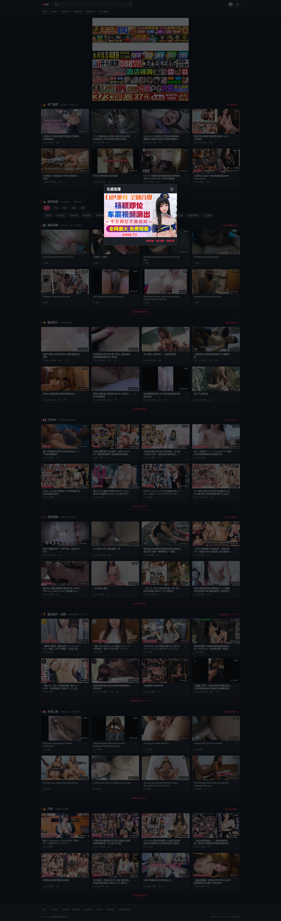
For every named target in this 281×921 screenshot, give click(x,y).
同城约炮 (170, 240)
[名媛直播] (140, 460)
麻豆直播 (160, 240)
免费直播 (150, 240)
